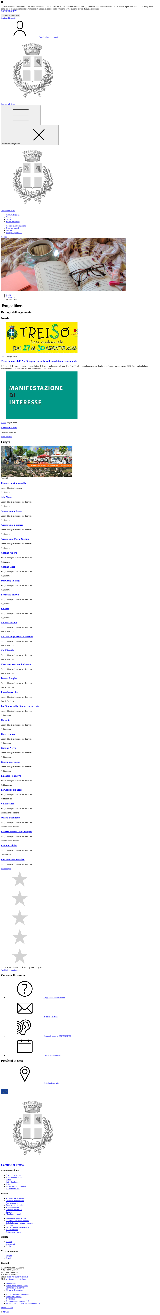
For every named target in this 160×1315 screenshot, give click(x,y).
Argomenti (10, 297)
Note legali (10, 1299)
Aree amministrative (14, 1177)
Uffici (8, 1180)
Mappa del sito (7, 1307)
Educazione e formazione (16, 1218)
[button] (13, 215)
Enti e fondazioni (13, 1182)
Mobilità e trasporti (13, 1214)
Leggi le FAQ (11, 1283)
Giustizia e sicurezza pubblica (17, 1221)
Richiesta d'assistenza (14, 1290)
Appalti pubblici (12, 1207)
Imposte (9, 230)
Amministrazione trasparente (17, 1294)
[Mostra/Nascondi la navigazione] (20, 115)
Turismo (9, 1212)
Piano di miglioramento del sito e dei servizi (23, 1303)
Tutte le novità (6, 437)
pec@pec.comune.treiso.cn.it (17, 1279)
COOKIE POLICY (9, 11)
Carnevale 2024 (9, 427)
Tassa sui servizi (12, 228)
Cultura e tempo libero (15, 1201)
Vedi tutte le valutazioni (10, 970)
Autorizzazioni (12, 1230)
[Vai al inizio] (2, 1087)
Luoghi (9, 1256)
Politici (9, 1184)
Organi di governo (13, 1175)
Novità (3, 356)
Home (8, 295)
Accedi (4, 237)
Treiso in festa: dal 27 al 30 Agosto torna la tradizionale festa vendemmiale (39, 361)
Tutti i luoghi (6, 868)
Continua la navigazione (10, 16)
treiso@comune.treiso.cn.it (17, 1277)
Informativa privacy (14, 1296)
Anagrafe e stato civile (15, 1198)
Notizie (9, 1242)
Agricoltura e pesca (13, 1232)
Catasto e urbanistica (14, 1210)
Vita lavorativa (12, 1203)
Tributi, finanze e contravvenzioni (19, 1223)
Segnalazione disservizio (15, 1288)
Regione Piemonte (8, 18)
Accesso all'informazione (16, 226)
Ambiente (10, 1225)
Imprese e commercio (14, 1205)
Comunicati (10, 1244)
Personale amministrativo (16, 1186)
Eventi (8, 1258)
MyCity (6, 1312)
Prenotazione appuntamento (17, 1285)
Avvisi (8, 1246)
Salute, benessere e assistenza (17, 1227)
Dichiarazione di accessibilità (17, 1301)
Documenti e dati (13, 1189)
